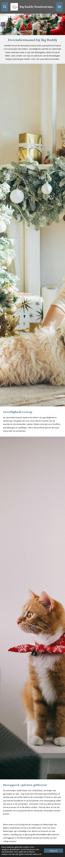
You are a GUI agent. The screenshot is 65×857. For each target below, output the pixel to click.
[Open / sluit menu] (59, 6)
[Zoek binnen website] (5, 6)
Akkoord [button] (53, 850)
